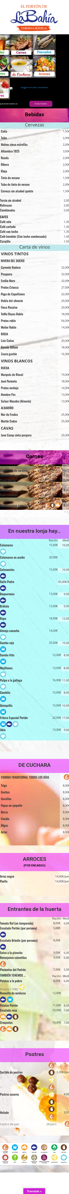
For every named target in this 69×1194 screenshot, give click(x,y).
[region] (34, 71)
